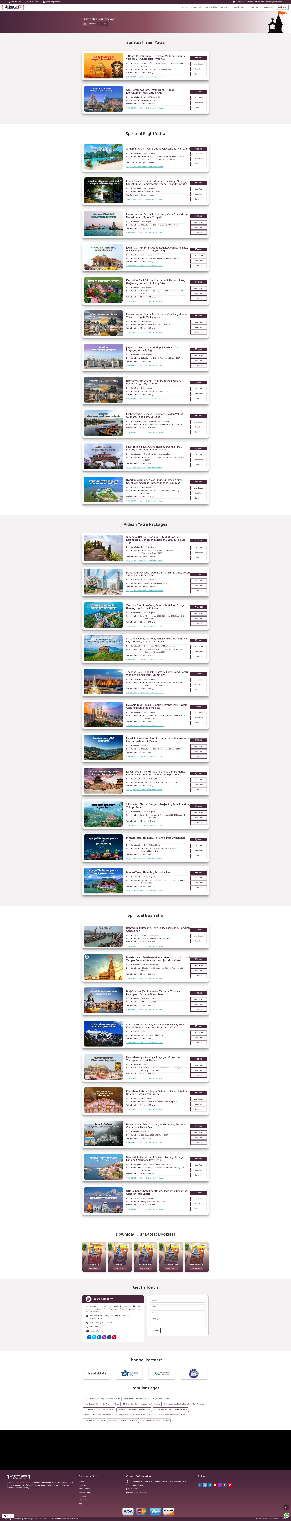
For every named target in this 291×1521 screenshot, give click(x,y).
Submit (155, 1330)
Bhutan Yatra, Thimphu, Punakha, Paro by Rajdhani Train (156, 839)
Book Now (282, 7)
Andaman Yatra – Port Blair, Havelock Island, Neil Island (158, 149)
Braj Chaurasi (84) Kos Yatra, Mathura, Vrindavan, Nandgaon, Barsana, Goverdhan (154, 993)
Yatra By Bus (225, 7)
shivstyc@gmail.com (52, 2)
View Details (198, 64)
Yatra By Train (196, 7)
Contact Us (268, 7)
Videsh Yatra (239, 7)
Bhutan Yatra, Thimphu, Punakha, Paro (148, 872)
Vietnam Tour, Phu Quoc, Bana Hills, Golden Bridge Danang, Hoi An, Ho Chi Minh (155, 607)
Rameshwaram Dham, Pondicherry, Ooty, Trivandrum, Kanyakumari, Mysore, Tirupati (157, 216)
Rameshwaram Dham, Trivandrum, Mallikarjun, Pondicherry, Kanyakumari (153, 382)
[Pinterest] (230, 1485)
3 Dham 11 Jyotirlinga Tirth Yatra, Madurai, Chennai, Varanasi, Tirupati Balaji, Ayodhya (156, 58)
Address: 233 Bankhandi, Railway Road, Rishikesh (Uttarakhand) (259, 2)
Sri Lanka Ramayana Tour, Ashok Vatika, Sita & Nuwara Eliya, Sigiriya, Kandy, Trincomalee (157, 640)
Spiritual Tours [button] (253, 7)
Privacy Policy (261, 1519)
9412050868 (94, 1327)
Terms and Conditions (277, 1519)
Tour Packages (84, 1493)
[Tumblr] (225, 1485)
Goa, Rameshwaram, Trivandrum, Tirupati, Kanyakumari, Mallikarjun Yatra (150, 91)
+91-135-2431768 (136, 1485)
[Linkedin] (210, 1485)
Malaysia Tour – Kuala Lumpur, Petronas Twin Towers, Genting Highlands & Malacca (157, 707)
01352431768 (16, 2)
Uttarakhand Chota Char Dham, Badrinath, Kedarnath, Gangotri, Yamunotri (157, 1193)
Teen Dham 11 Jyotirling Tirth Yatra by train (102, 1399)
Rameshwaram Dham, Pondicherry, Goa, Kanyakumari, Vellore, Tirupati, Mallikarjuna (157, 316)
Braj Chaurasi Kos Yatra (162, 1399)
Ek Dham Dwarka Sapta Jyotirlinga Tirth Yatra (141, 1404)
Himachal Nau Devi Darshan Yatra (98, 1415)
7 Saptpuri (83, 1496)
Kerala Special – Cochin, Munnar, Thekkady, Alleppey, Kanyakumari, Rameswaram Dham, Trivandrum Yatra (156, 183)
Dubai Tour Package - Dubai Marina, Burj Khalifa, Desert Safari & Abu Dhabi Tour (158, 574)
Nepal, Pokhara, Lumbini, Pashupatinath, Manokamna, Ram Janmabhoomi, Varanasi (157, 740)
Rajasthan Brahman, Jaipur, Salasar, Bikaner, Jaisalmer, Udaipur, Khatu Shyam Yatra (157, 1093)
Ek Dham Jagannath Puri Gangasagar (99, 1409)
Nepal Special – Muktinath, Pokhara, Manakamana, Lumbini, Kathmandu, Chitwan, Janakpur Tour (155, 773)
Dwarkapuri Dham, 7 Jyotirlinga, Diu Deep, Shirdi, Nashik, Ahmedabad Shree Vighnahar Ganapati (154, 482)
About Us (82, 1485)
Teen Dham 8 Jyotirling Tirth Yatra (155, 1420)
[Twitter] (94, 1337)
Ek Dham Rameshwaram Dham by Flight (134, 1409)
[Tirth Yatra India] (85, 24)
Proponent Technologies (38, 1519)
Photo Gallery (84, 1489)
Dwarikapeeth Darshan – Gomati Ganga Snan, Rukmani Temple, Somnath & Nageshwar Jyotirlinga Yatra (158, 959)
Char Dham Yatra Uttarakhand (136, 1399)
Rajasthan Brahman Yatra (94, 1420)
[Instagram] (220, 1485)
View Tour (198, 154)
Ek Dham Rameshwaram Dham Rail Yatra (170, 1409)
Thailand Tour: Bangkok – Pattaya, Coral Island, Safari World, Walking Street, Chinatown (157, 674)
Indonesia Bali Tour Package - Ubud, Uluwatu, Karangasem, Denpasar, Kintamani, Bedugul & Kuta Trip (156, 540)
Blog (80, 1504)
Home (184, 7)
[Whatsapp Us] (287, 1515)
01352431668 (95, 1323)
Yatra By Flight (211, 7)
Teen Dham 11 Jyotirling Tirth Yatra (123, 1420)
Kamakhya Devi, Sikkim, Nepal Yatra (130, 1415)
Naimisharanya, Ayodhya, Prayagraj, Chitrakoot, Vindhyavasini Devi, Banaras (153, 1059)
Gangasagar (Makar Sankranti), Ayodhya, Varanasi (184, 1404)
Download (198, 74)
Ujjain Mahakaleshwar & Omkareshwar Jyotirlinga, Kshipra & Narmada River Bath (155, 1159)
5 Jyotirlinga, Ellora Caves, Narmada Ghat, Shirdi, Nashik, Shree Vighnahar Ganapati (154, 448)
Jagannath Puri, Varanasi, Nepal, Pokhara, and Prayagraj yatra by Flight (152, 349)
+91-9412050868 (33, 2)
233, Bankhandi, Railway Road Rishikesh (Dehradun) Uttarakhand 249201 (158, 1481)
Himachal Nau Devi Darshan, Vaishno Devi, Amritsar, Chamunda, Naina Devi (156, 1126)
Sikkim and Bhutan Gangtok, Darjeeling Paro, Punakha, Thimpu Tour (158, 806)
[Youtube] (215, 1485)
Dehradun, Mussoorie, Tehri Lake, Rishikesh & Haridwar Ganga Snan (158, 930)
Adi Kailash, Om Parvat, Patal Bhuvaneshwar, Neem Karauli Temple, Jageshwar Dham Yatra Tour (155, 1026)
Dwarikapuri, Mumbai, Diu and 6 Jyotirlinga (101, 1404)
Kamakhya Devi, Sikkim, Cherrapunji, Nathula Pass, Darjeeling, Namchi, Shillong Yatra (155, 282)
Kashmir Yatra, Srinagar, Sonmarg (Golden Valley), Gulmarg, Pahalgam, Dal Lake (155, 416)
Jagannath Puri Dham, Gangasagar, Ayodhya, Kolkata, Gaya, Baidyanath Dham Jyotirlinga (157, 249)
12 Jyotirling (83, 1500)
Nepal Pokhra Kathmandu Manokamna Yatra (167, 1415)
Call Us (9, 1516)
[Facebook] (89, 1337)
